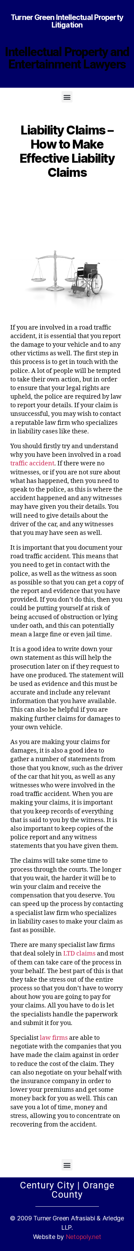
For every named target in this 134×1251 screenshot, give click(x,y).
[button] (67, 97)
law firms (54, 1038)
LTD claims (79, 954)
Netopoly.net (83, 1236)
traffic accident (32, 463)
